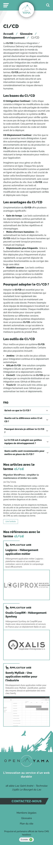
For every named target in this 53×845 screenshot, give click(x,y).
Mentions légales (26, 812)
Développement (14, 37)
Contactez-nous (27, 801)
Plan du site (26, 823)
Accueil (8, 33)
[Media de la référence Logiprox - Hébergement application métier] (26, 585)
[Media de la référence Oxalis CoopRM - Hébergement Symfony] (26, 645)
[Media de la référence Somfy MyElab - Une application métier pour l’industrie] (26, 711)
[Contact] (26, 761)
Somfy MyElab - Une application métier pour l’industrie (21, 676)
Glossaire (26, 33)
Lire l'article (11, 521)
